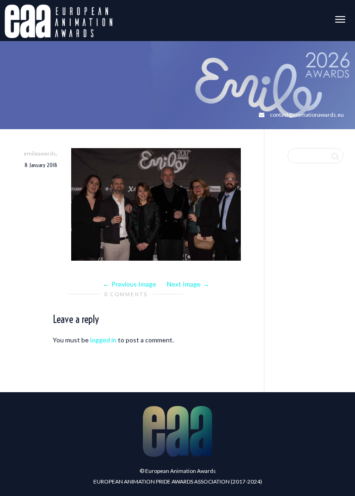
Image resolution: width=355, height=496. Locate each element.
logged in (103, 340)
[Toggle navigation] (340, 19)
